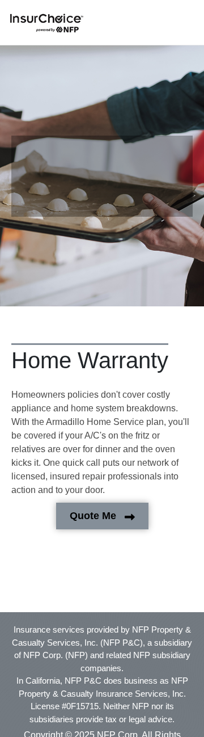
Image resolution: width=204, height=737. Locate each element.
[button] (46, 23)
